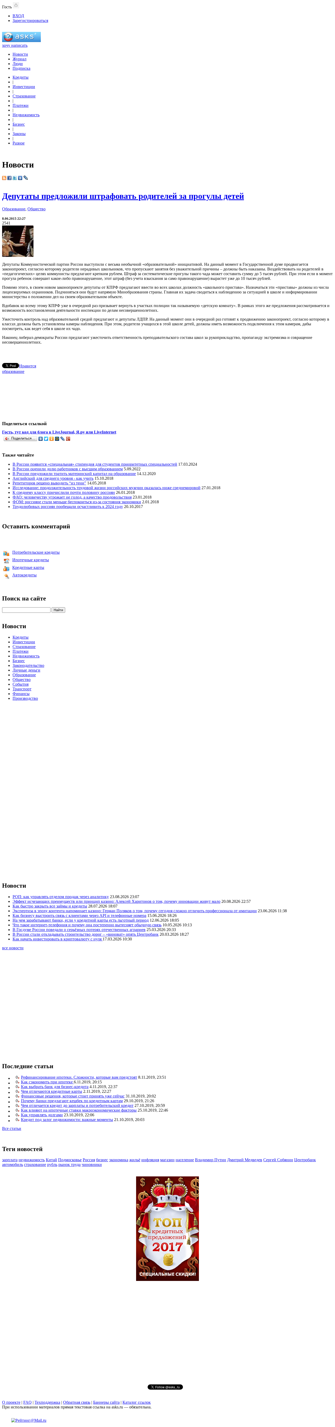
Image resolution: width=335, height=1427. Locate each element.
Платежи (21, 105)
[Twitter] (46, 438)
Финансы (21, 693)
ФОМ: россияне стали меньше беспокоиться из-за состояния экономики (77, 502)
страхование (35, 1164)
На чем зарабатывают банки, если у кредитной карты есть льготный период (81, 920)
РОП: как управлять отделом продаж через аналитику (61, 896)
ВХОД (18, 16)
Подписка (21, 68)
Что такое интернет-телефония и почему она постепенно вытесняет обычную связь (87, 925)
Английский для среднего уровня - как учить (53, 478)
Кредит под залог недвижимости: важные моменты (67, 1119)
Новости (20, 54)
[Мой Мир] (57, 438)
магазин (167, 1160)
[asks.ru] (21, 40)
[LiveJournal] (62, 438)
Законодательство (28, 665)
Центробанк (305, 1160)
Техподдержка (47, 1402)
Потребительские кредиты (36, 552)
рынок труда (69, 1164)
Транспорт (22, 689)
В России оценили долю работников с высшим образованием (68, 469)
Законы (19, 133)
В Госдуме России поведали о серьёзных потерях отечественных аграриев (79, 929)
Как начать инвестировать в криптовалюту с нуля (58, 939)
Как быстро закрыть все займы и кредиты (50, 906)
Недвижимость (26, 115)
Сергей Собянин (278, 1160)
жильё (134, 1160)
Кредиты (21, 77)
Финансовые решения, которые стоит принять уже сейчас (73, 1096)
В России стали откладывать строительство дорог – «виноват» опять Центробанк (86, 934)
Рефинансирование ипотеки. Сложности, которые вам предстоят (79, 1077)
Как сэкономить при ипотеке (47, 1082)
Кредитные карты (28, 567)
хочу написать (14, 45)
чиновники (92, 1164)
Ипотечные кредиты (30, 560)
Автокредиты (24, 575)
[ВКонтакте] (40, 438)
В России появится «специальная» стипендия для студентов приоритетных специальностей (95, 464)
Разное (19, 143)
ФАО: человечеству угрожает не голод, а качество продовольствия (72, 497)
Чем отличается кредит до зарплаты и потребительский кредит (77, 1105)
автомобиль (12, 1164)
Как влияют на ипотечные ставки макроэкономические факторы (79, 1110)
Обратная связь (76, 1402)
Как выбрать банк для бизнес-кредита (54, 1086)
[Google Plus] (68, 438)
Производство (25, 698)
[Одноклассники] (51, 438)
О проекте (11, 1402)
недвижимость (32, 1160)
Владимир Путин (210, 1160)
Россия (89, 1160)
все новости (13, 948)
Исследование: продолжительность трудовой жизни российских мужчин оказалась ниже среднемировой (106, 488)
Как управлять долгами (42, 1115)
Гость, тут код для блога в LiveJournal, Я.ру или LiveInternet (59, 432)
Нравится (27, 366)
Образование (13, 209)
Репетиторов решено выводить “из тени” (49, 483)
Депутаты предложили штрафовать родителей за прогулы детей (123, 196)
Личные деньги (26, 670)
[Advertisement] (167, 395)
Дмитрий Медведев (244, 1160)
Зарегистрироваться (30, 20)
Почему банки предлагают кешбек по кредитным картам (72, 1101)
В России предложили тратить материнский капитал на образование (74, 473)
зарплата (10, 1160)
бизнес (102, 1160)
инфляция (150, 1160)
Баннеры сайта (106, 1402)
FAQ (27, 1402)
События (21, 684)
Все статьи (11, 1128)
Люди (18, 63)
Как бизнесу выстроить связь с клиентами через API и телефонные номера (79, 915)
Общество (36, 209)
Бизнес (19, 124)
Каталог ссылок (136, 1402)
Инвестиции (24, 86)
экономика (118, 1160)
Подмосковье (70, 1160)
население (185, 1160)
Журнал (19, 59)
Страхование (24, 96)
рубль (52, 1164)
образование (13, 371)
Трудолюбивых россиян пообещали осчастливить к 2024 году (68, 506)
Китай (51, 1160)
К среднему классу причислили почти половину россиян (64, 492)
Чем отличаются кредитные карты (51, 1091)
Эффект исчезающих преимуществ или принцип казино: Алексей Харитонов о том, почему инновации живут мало (116, 901)
